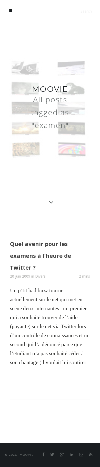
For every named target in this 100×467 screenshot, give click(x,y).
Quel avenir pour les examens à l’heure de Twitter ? (50, 254)
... (12, 370)
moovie (50, 89)
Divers (40, 274)
